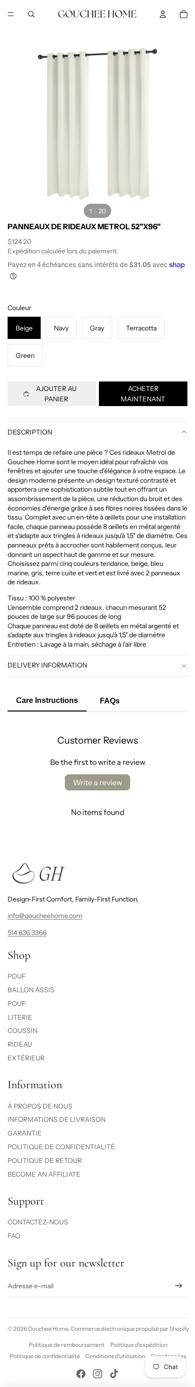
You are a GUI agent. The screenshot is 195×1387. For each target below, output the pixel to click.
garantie (25, 1133)
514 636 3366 (27, 932)
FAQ (14, 1235)
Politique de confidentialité (45, 1356)
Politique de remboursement (67, 1344)
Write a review (97, 782)
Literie (20, 1017)
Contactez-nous (38, 1222)
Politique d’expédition (139, 1344)
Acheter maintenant (143, 393)
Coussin (22, 1030)
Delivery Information (47, 665)
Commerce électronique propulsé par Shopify (130, 1328)
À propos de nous (40, 1106)
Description (30, 432)
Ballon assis (31, 990)
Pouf (17, 976)
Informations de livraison (57, 1119)
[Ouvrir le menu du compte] (162, 14)
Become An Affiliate (44, 1174)
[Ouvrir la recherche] (31, 14)
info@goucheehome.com (45, 915)
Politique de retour (45, 1160)
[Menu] (11, 14)
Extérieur (26, 1058)
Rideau (20, 1044)
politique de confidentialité (61, 1147)
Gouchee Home (48, 1328)
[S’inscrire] (178, 1286)
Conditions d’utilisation (115, 1356)
